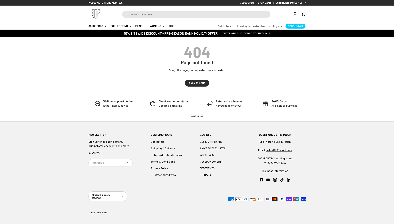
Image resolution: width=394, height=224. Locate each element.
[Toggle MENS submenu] (145, 26)
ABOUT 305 (207, 155)
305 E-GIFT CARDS (211, 141)
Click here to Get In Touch (275, 141)
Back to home (197, 83)
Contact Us (157, 141)
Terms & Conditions (163, 161)
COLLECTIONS (119, 26)
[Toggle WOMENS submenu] (163, 26)
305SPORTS (95, 26)
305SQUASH (101, 212)
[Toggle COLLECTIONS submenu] (130, 26)
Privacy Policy (159, 168)
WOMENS (155, 26)
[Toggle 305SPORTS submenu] (105, 26)
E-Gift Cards (264, 2)
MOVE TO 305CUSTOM (213, 148)
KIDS (171, 26)
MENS (139, 26)
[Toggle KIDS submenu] (177, 26)
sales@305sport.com (279, 150)
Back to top (197, 115)
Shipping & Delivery (163, 148)
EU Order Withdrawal (163, 174)
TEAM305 (205, 174)
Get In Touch (225, 26)
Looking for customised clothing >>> (259, 26)
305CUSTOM (247, 2)
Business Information (275, 170)
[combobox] (196, 14)
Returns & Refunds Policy (166, 155)
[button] (303, 14)
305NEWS (94, 152)
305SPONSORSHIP (211, 161)
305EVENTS (207, 168)
